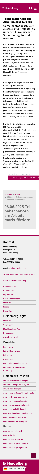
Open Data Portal (10, 337)
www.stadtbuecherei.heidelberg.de (17, 413)
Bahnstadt (7, 355)
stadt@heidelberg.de (17, 268)
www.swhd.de (9, 435)
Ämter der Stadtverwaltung (14, 280)
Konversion (8, 347)
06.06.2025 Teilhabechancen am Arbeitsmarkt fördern (18, 213)
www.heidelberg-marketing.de (15, 443)
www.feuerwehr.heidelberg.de (15, 380)
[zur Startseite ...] (15, 463)
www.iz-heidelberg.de (12, 389)
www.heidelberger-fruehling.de (16, 385)
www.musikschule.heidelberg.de (16, 405)
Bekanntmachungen (11, 299)
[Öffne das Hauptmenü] (35, 8)
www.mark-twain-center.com (15, 397)
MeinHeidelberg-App (11, 329)
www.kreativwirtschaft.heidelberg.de (18, 393)
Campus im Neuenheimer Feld (15, 363)
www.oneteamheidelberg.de (15, 409)
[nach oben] (33, 455)
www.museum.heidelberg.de (15, 401)
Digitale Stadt (8, 359)
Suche (31, 8)
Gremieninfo (8, 325)
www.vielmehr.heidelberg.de (15, 421)
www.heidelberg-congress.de (15, 447)
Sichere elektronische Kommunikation (19, 274)
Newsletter (7, 311)
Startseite (8, 194)
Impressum (8, 294)
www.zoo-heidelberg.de (13, 439)
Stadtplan (7, 303)
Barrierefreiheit (9, 286)
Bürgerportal (8, 333)
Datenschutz (8, 290)
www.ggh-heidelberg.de (13, 431)
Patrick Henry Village (11, 351)
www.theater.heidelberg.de (14, 417)
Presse (17, 194)
